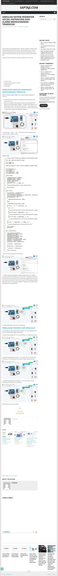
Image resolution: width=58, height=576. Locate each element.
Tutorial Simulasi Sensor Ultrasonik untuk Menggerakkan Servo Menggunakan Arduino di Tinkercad (32, 441)
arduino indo (4, 26)
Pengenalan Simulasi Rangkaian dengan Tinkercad (6, 439)
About (54, 574)
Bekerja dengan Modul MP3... (47, 1)
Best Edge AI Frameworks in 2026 (48, 49)
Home (49, 574)
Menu (4, 12)
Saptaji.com (29, 7)
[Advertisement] (20, 38)
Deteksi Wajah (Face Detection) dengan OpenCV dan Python (47, 89)
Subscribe (43, 105)
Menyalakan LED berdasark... (8, 3)
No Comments (25, 26)
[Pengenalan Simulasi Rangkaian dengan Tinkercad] (7, 434)
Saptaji (42, 65)
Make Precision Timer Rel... (32, 1)
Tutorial (19, 26)
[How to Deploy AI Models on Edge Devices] (6, 548)
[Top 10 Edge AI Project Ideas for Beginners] (15, 548)
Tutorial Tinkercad (13, 475)
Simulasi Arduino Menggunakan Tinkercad (18, 439)
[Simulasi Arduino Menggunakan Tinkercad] (19, 434)
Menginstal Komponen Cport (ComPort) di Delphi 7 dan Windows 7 (48, 79)
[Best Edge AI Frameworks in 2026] (25, 548)
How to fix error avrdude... (17, 1)
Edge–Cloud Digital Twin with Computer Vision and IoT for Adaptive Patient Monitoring (47, 52)
